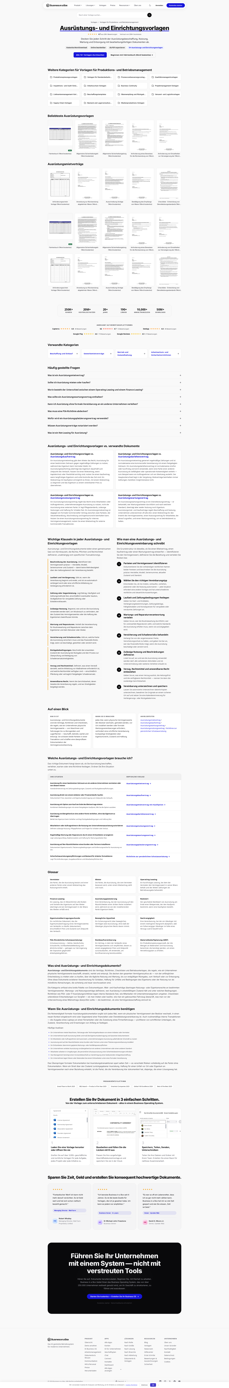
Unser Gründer (170, 1345)
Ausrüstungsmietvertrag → (138, 783)
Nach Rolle (128, 1342)
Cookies (167, 1362)
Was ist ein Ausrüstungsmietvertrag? (66, 375)
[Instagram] (165, 1381)
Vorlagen (102, 5)
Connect (108, 1358)
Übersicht (88, 1342)
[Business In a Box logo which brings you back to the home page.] (57, 5)
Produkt (77, 5)
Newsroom (148, 1349)
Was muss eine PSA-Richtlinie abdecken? (68, 411)
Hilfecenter (148, 1352)
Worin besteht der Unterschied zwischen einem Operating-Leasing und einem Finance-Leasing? (95, 389)
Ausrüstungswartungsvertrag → (141, 835)
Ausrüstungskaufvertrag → (138, 795)
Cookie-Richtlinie (131, 1385)
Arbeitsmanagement (93, 1352)
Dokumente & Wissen (90, 1356)
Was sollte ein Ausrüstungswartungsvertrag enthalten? (75, 397)
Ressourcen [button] (124, 5)
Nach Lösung (129, 1349)
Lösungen (90, 5)
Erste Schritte (149, 1355)
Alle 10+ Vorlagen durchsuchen (90, 55)
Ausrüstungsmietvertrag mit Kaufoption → (145, 804)
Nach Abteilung (130, 1355)
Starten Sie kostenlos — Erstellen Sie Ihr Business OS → (114, 1296)
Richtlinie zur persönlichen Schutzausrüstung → (148, 856)
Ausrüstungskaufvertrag (62, 456)
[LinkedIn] (160, 1381)
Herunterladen (90, 1371)
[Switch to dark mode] (150, 5)
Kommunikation (91, 1361)
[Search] (149, 15)
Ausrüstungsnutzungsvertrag (65, 498)
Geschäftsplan (110, 1352)
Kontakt (167, 1352)
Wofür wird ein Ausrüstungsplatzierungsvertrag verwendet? (78, 418)
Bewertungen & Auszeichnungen (151, 1359)
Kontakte (108, 1362)
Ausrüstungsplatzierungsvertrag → (142, 844)
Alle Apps (108, 1342)
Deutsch (121, 1381)
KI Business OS (91, 1349)
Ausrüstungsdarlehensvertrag (133, 456)
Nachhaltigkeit (170, 1349)
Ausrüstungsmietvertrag (151, 720)
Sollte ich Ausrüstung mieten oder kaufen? (69, 382)
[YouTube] (179, 1381)
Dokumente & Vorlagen (129, 1359)
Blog (146, 1342)
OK (153, 1385)
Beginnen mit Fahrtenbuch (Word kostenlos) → (132, 55)
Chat (106, 1355)
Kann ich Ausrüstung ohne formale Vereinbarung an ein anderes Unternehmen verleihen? (93, 404)
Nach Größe (129, 1345)
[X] (170, 1381)
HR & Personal (90, 1364)
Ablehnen (144, 1385)
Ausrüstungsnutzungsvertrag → (140, 826)
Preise (112, 5)
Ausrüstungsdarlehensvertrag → (141, 814)
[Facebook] (175, 1381)
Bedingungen (169, 1358)
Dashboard (109, 1365)
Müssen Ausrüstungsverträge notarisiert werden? (73, 425)
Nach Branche (130, 1352)
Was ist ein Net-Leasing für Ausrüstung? (67, 432)
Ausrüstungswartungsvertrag (133, 498)
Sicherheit (148, 1364)
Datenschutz (169, 1355)
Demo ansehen (91, 1345)
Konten (107, 1345)
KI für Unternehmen (113, 1349)
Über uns (137, 5)
